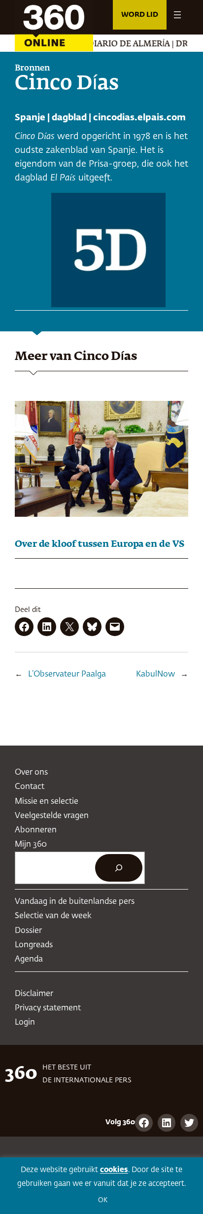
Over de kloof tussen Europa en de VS (99, 544)
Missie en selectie (46, 801)
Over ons (31, 772)
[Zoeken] (118, 868)
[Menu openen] (177, 15)
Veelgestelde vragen (52, 816)
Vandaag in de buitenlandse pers (75, 901)
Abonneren (36, 830)
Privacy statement (48, 1008)
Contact (29, 787)
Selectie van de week (53, 916)
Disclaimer (34, 994)
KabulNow (155, 674)
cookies (114, 1170)
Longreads (34, 945)
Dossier (28, 931)
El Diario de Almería (113, 44)
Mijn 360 (31, 844)
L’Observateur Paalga (67, 674)
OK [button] (102, 1200)
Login (25, 1022)
